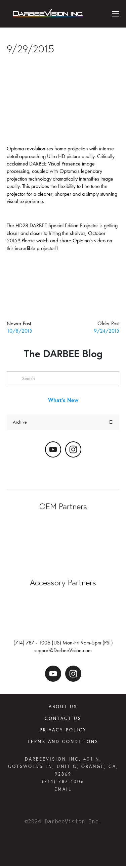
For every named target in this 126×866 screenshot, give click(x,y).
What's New (63, 399)
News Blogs (48, 62)
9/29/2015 (30, 49)
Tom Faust (17, 62)
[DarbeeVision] (53, 449)
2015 (30, 272)
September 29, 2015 (28, 35)
